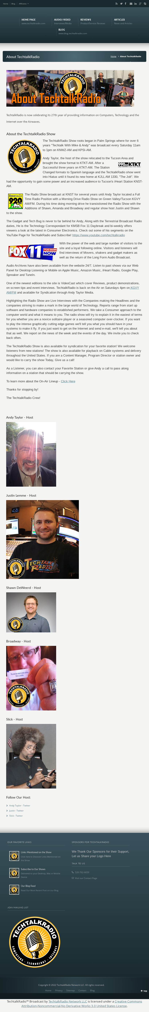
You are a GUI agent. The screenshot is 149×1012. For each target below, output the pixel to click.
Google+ (139, 3)
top (145, 990)
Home (5, 3)
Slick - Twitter (16, 815)
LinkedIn (134, 3)
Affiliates (23, 3)
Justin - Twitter (16, 810)
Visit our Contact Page (86, 878)
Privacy (59, 990)
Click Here (68, 381)
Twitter (120, 3)
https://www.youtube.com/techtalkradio (98, 235)
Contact (82, 990)
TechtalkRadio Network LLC (68, 1001)
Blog (13, 3)
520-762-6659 (82, 872)
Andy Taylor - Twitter (19, 805)
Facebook (125, 3)
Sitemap (70, 990)
